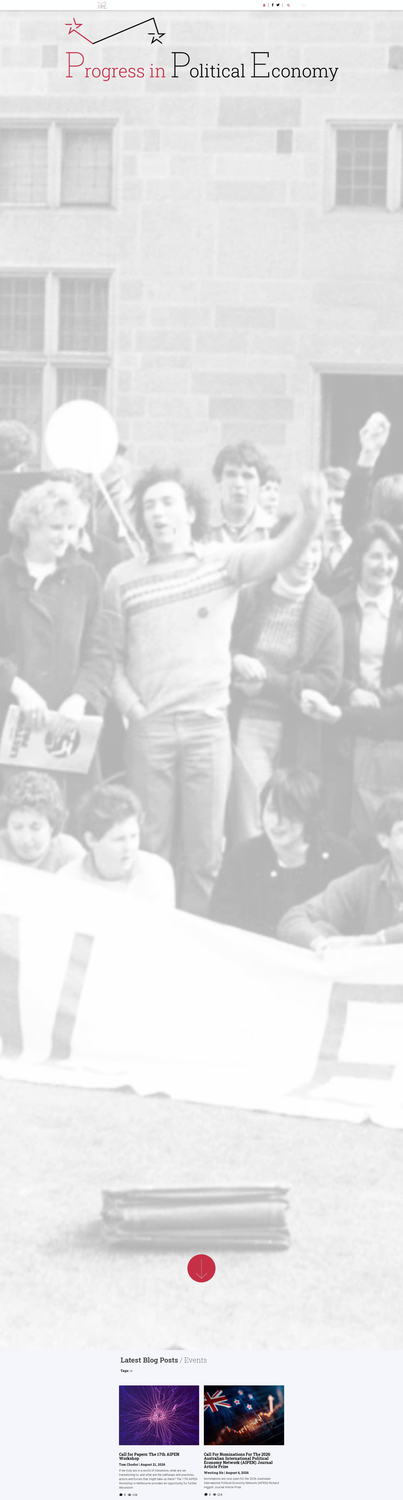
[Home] (102, 4)
